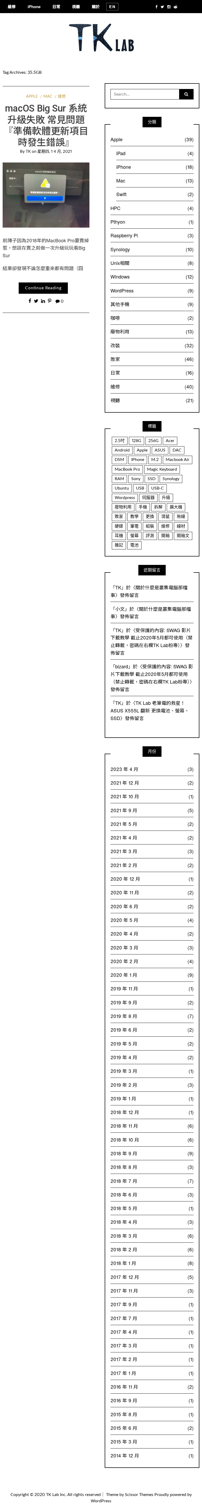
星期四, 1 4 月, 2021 (54, 152)
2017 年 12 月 (152, 1276)
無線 (181, 516)
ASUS (160, 450)
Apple (32, 96)
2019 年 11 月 (152, 988)
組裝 (150, 526)
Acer (170, 441)
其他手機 (152, 304)
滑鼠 (165, 516)
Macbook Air (177, 460)
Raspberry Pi (152, 235)
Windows (152, 276)
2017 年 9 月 (152, 1304)
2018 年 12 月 (152, 1112)
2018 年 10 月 (152, 1139)
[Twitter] (162, 6)
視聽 (76, 6)
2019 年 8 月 (152, 1015)
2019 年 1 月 (152, 1098)
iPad (155, 153)
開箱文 (183, 536)
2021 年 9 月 (152, 810)
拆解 (158, 507)
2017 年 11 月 (152, 1290)
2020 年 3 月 (152, 947)
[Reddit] (175, 6)
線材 (181, 526)
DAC (177, 450)
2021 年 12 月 (152, 782)
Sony (135, 479)
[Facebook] (156, 6)
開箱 (165, 536)
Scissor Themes (139, 1495)
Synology (152, 249)
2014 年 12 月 (152, 1455)
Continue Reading (43, 288)
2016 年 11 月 (152, 1386)
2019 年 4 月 (152, 1057)
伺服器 (148, 498)
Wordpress (125, 498)
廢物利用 (152, 331)
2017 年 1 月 (152, 1372)
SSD (151, 479)
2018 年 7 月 (152, 1180)
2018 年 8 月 (152, 1166)
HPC (152, 207)
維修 (12, 6)
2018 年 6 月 (152, 1194)
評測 (150, 536)
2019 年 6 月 (152, 1029)
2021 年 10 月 (152, 796)
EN (112, 6)
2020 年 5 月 (152, 919)
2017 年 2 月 (152, 1359)
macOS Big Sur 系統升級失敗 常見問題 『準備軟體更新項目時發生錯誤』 (46, 125)
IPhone (137, 460)
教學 (134, 516)
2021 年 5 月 (152, 823)
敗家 (152, 358)
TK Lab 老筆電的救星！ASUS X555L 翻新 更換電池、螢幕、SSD (149, 710)
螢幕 (134, 536)
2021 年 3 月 (152, 851)
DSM (119, 460)
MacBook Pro (127, 469)
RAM (119, 479)
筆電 (134, 526)
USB (140, 488)
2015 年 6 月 (152, 1427)
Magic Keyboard (162, 469)
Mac (47, 96)
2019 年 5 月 (152, 1043)
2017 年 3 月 (152, 1345)
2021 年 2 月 (152, 865)
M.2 (155, 460)
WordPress (152, 290)
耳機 (119, 536)
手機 (143, 507)
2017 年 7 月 (152, 1318)
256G (153, 441)
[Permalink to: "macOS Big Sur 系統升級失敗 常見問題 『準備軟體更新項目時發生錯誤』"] (46, 195)
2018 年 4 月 (152, 1221)
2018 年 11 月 (152, 1125)
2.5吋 (120, 441)
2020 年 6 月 (152, 906)
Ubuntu (122, 488)
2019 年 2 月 (152, 1084)
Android (122, 450)
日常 (56, 6)
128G (136, 441)
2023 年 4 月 (152, 768)
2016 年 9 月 (152, 1400)
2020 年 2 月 (152, 961)
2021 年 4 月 (152, 837)
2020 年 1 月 (152, 974)
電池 (134, 545)
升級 (166, 498)
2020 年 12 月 (152, 878)
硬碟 (119, 526)
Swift (155, 194)
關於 (96, 6)
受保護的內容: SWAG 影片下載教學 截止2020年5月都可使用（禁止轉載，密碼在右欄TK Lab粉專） (151, 638)
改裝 (152, 345)
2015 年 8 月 (152, 1414)
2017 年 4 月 (152, 1331)
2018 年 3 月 (152, 1235)
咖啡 (152, 317)
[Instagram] (169, 6)
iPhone (34, 6)
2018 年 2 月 (152, 1249)
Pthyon (152, 221)
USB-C (157, 488)
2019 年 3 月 (152, 1070)
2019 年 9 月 (152, 1002)
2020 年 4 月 (152, 933)
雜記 (119, 545)
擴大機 (176, 507)
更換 (150, 516)
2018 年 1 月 (152, 1262)
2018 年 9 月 (152, 1153)
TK (28, 152)
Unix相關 (152, 262)
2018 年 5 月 (152, 1208)
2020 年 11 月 (152, 892)
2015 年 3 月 (152, 1441)
